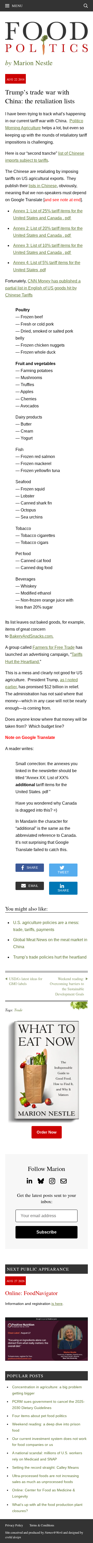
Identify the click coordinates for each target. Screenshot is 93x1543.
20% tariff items (56, 228)
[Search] (85, 5)
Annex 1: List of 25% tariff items (42, 211)
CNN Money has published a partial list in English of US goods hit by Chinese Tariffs (43, 288)
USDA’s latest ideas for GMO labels (25, 981)
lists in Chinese (43, 186)
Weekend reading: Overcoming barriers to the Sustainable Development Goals (67, 986)
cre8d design (13, 1537)
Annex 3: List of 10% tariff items (42, 245)
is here (57, 1304)
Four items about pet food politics (39, 1416)
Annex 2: (21, 228)
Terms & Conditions (41, 1525)
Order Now (47, 1132)
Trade (18, 1009)
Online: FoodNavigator (31, 1293)
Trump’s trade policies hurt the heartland (50, 957)
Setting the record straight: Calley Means (45, 1467)
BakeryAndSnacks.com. (31, 636)
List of (36, 228)
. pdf (67, 218)
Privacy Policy (14, 1525)
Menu (17, 5)
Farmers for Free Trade (54, 647)
